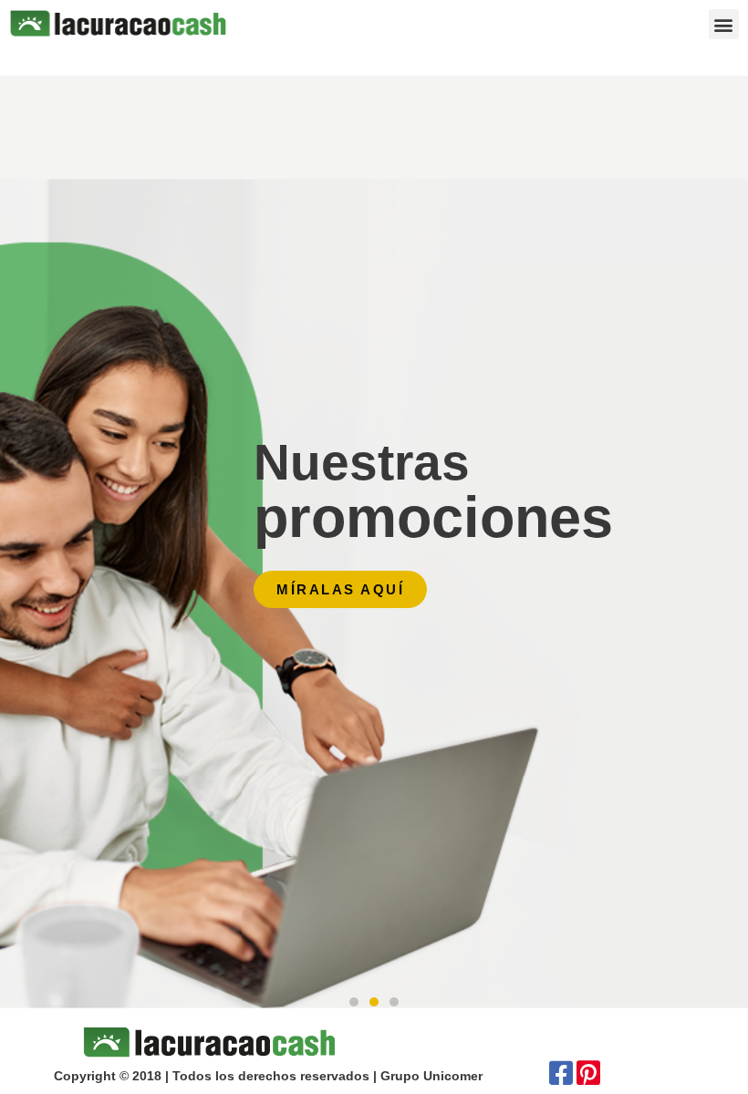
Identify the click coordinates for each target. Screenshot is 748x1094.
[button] (724, 24)
